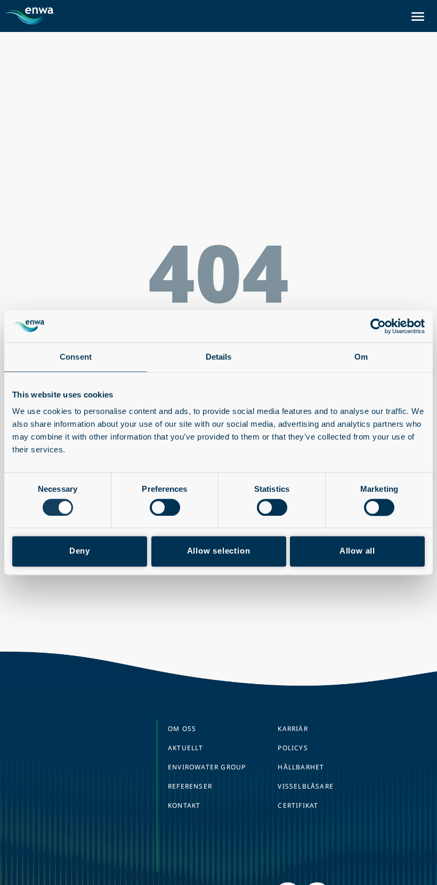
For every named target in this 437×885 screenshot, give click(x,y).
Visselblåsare (306, 786)
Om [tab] (361, 356)
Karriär (292, 728)
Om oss (182, 728)
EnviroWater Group (207, 767)
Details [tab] (219, 356)
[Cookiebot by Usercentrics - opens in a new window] (378, 326)
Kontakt (184, 805)
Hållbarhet (301, 767)
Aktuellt (186, 747)
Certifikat (298, 805)
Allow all (357, 551)
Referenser (190, 786)
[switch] (165, 507)
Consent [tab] (76, 356)
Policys (292, 747)
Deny (79, 551)
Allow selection (218, 551)
